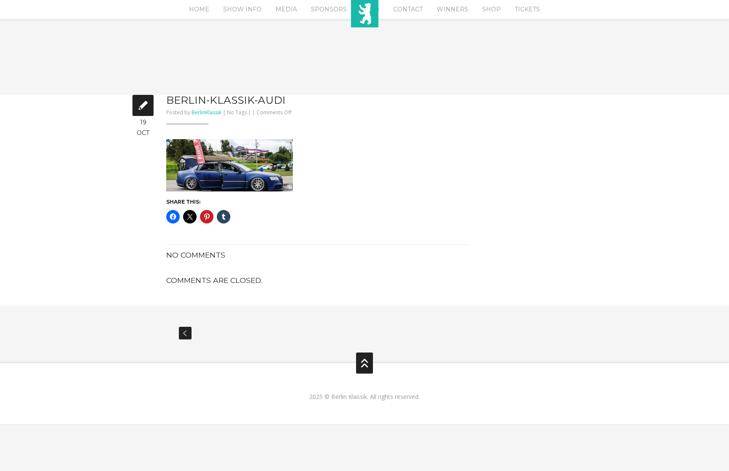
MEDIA (286, 9)
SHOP (491, 9)
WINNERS (452, 9)
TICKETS (527, 9)
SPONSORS (329, 9)
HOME (199, 9)
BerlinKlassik (206, 112)
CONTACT (408, 9)
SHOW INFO (242, 9)
